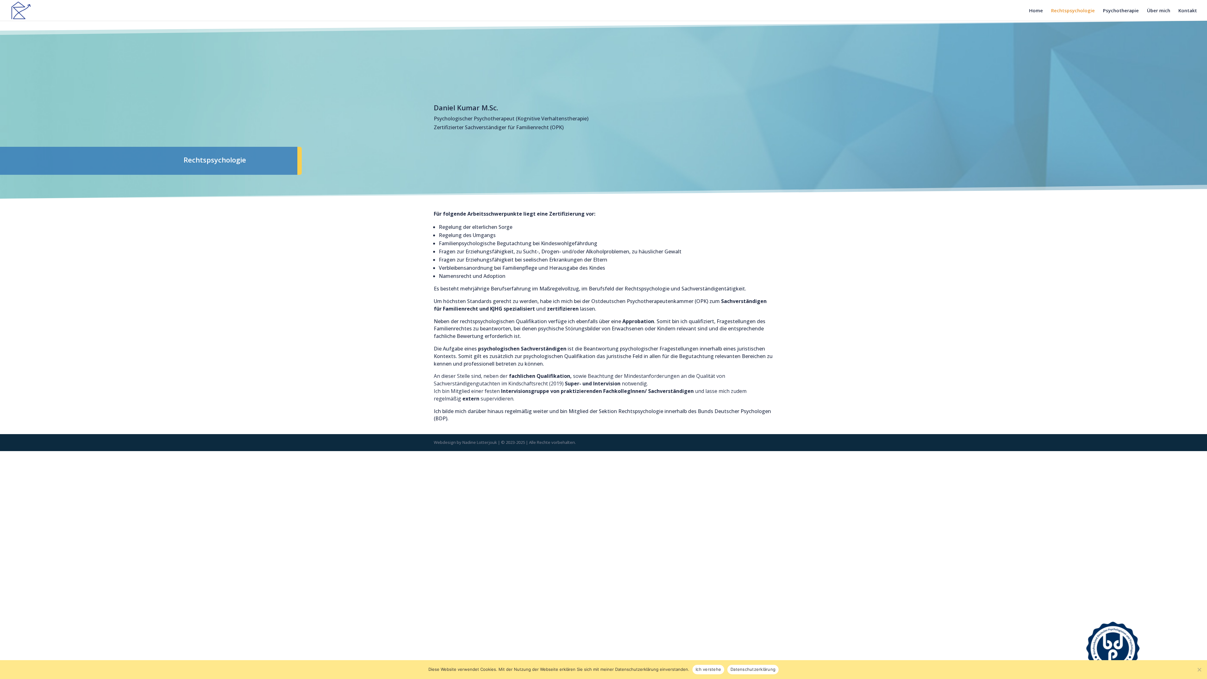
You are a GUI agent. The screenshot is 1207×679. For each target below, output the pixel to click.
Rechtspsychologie (1073, 11)
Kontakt (1187, 11)
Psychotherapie (1121, 11)
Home (1036, 11)
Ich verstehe (708, 669)
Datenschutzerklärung (752, 669)
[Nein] (1199, 669)
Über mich (1158, 11)
